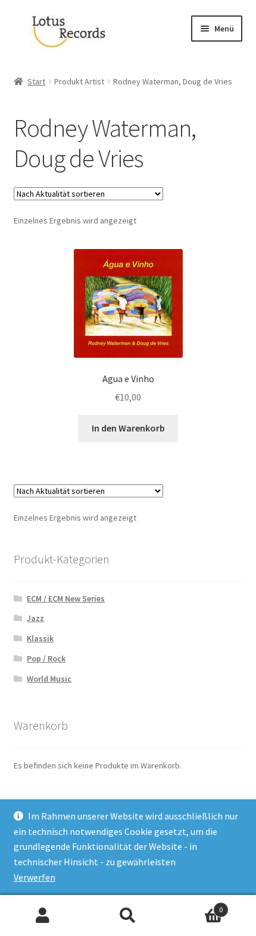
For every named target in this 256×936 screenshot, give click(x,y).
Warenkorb (197, 905)
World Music (49, 678)
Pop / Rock (46, 658)
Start (36, 81)
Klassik (40, 638)
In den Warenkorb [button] (128, 428)
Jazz (35, 618)
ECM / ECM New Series (66, 598)
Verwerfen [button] (34, 877)
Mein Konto (42, 916)
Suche (127, 916)
